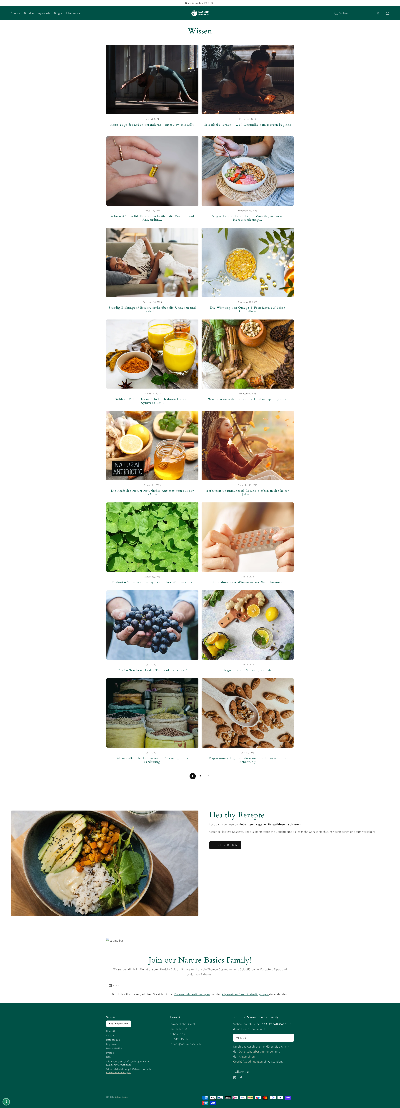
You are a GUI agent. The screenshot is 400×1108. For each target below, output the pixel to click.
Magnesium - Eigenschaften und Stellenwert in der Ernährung (248, 760)
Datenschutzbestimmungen (192, 994)
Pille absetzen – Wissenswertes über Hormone (248, 582)
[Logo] (200, 13)
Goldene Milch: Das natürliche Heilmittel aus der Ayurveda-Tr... (152, 401)
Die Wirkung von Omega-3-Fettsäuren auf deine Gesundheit (247, 309)
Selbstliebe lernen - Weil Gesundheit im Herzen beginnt (247, 125)
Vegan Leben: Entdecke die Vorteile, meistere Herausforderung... (247, 218)
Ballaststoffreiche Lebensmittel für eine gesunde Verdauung (152, 760)
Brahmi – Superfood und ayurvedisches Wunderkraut (152, 582)
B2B (108, 1057)
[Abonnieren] (290, 985)
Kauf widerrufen (118, 1023)
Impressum (112, 1044)
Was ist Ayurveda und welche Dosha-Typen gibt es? (247, 399)
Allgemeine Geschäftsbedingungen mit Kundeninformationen (128, 1063)
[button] (6, 1102)
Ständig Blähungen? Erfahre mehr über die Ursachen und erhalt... (152, 309)
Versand (110, 1035)
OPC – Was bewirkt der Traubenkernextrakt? (152, 670)
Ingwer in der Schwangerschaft (247, 670)
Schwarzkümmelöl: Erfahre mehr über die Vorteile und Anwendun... (152, 218)
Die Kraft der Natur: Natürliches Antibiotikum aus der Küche (152, 492)
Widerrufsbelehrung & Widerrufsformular (129, 1069)
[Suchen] (335, 13)
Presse (110, 1053)
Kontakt (110, 1031)
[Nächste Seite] (207, 776)
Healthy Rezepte (237, 815)
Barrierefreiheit (115, 1048)
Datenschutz (113, 1040)
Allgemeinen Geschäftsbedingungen (245, 994)
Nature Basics (121, 1097)
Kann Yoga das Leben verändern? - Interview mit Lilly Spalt (152, 126)
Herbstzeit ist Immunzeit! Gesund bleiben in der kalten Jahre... (248, 492)
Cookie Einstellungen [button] (118, 1072)
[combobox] (352, 13)
